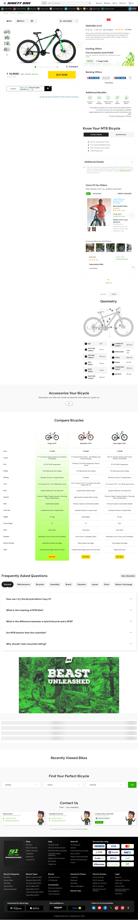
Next (7, 54)
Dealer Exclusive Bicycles (79, 857)
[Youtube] (99, 908)
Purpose (93, 785)
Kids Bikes (7, 883)
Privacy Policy (120, 886)
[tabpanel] (46, 45)
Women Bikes (8, 880)
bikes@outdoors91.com (12, 820)
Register (108, 3)
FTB (87, 9)
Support (100, 3)
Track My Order (53, 845)
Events (73, 863)
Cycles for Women (21, 9)
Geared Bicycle (21, 13)
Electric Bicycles (31, 848)
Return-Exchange (123, 584)
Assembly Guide (125, 171)
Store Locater (75, 854)
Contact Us (52, 864)
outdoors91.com (74, 916)
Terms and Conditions (122, 880)
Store (106, 584)
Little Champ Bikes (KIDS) (34, 892)
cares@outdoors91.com (58, 820)
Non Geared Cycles (58, 9)
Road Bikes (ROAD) (32, 895)
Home (6, 13)
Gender (8, 785)
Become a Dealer (82, 829)
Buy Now (52, 557)
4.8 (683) (128, 29)
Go (132, 784)
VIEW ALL (108, 283)
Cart (132, 3)
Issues (95, 584)
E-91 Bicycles (52, 880)
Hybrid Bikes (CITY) (32, 889)
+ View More (108, 83)
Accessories (30, 860)
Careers (73, 848)
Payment (81, 584)
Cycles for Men (8, 9)
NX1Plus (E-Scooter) (100, 883)
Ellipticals (74, 880)
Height (50, 785)
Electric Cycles (71, 9)
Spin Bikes (74, 883)
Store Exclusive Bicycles (79, 860)
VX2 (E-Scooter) (98, 877)
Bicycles (40, 584)
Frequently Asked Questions (54, 854)
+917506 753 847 (10, 818)
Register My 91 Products (56, 858)
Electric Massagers (77, 886)
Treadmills (29, 854)
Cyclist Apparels (54, 894)
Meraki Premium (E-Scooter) (99, 890)
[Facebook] (105, 908)
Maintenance (23, 584)
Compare (73, 67)
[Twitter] (111, 908)
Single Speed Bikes (10, 889)
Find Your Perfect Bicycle (56, 848)
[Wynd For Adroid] (16, 908)
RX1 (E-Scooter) (98, 886)
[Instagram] (117, 908)
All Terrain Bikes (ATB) (33, 883)
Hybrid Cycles (96, 9)
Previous (7, 26)
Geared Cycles (44, 9)
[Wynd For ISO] (34, 908)
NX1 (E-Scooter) (98, 880)
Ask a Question (128, 576)
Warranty (123, 3)
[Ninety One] (13, 852)
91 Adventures (75, 845)
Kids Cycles (33, 9)
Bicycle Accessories (55, 888)
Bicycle (12, 13)
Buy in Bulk (52, 861)
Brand (68, 584)
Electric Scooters (32, 851)
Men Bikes (7, 877)
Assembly (54, 584)
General (7, 584)
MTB (81, 9)
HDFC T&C (118, 883)
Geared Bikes (8, 886)
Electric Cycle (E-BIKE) (34, 877)
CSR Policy (118, 894)
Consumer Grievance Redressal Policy (122, 890)
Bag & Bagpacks (54, 891)
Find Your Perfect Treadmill (57, 851)
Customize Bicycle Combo (79, 851)
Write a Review (124, 193)
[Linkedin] (94, 908)
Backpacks (30, 857)
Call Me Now (99, 822)
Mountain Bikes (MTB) (33, 880)
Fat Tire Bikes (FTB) (32, 886)
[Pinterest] (122, 908)
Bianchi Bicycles (53, 877)
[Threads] (128, 908)
